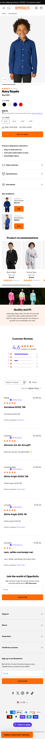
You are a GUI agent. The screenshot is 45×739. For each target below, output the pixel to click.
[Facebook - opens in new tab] (13, 693)
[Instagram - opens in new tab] (22, 693)
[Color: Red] (21, 104)
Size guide (27, 127)
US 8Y (31, 121)
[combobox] (31, 388)
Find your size (11, 127)
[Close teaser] (31, 733)
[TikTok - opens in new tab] (32, 693)
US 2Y (6, 121)
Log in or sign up (37, 113)
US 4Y (14, 121)
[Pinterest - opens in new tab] (27, 693)
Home (4, 13)
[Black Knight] (11, 255)
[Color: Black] (4, 104)
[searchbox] (13, 382)
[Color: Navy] (15, 104)
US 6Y (22, 121)
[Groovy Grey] (31, 255)
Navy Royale (19, 200)
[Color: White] (10, 104)
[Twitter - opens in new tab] (17, 693)
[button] (4, 8)
